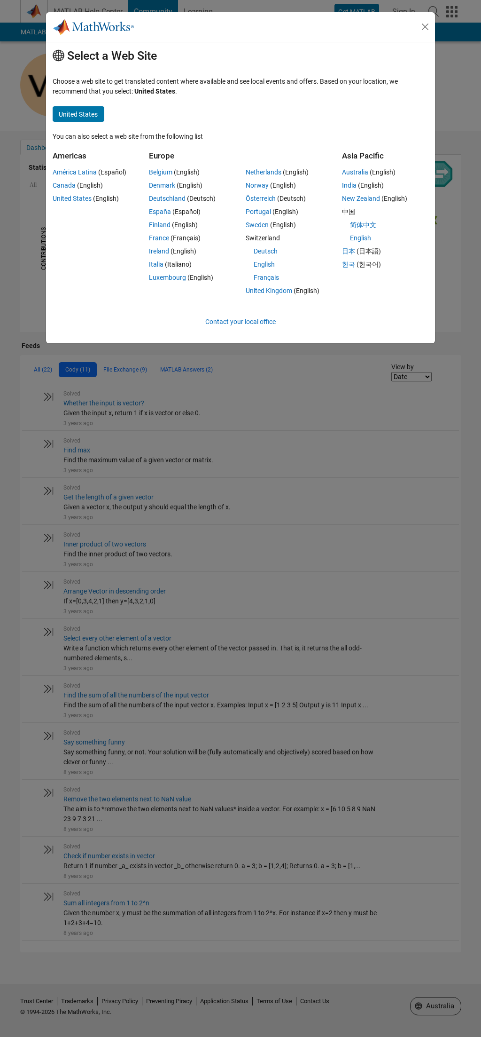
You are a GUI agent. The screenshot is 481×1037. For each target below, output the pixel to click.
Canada (64, 185)
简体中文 (363, 225)
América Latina (75, 172)
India (349, 185)
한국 (348, 264)
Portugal (258, 211)
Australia (355, 172)
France (159, 238)
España (160, 211)
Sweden (257, 225)
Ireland (159, 251)
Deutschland (167, 198)
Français (266, 277)
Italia (156, 264)
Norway (257, 185)
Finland (160, 225)
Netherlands (263, 172)
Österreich (261, 198)
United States (72, 198)
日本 (348, 251)
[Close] (425, 26)
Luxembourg (167, 277)
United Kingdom (269, 290)
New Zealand (361, 198)
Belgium (160, 172)
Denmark (162, 185)
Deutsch (266, 251)
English (264, 264)
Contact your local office (240, 321)
